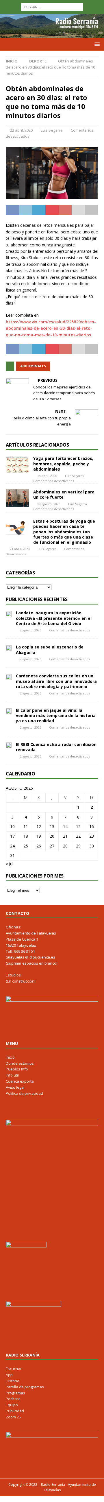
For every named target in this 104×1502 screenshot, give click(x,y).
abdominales (33, 366)
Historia (12, 1380)
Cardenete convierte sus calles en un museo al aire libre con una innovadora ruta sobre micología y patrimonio (56, 681)
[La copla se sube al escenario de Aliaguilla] (9, 647)
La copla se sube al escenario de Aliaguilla (49, 649)
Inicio (10, 1057)
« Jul (9, 864)
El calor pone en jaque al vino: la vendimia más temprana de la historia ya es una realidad (56, 715)
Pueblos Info (17, 1069)
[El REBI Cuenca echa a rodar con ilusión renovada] (9, 745)
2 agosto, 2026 (30, 630)
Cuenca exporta (20, 1081)
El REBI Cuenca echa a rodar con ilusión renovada (56, 747)
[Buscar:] (52, 6)
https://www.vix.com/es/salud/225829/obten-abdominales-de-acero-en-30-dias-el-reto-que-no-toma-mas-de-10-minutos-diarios (51, 328)
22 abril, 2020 (21, 130)
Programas (15, 1393)
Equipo (12, 1404)
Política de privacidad (24, 1093)
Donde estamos (20, 1063)
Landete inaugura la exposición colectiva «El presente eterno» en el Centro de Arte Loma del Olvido (54, 618)
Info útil (12, 1075)
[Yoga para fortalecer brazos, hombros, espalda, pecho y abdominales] (17, 464)
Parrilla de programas (25, 1386)
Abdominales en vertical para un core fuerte (63, 494)
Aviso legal (15, 1087)
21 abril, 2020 (20, 549)
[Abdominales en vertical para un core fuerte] (17, 498)
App (9, 1374)
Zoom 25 (13, 1417)
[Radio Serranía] (52, 35)
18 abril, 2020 (47, 475)
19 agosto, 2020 (48, 504)
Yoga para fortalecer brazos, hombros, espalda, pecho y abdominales (63, 463)
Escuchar (14, 1368)
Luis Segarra (52, 130)
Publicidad (15, 1410)
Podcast (13, 1398)
